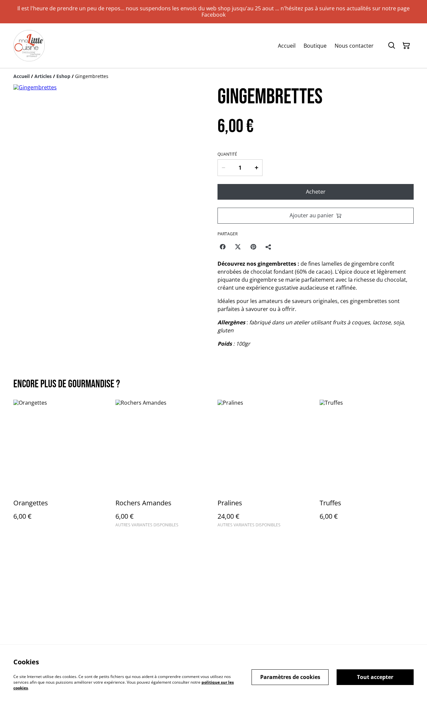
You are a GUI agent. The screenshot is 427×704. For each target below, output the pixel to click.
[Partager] (269, 247)
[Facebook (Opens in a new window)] (223, 247)
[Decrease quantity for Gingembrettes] (223, 167)
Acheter (316, 191)
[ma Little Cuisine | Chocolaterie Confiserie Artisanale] (29, 45)
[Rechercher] (391, 45)
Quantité (227, 154)
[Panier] (406, 45)
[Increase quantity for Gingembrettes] (257, 167)
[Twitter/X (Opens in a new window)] (238, 247)
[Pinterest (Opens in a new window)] (253, 247)
